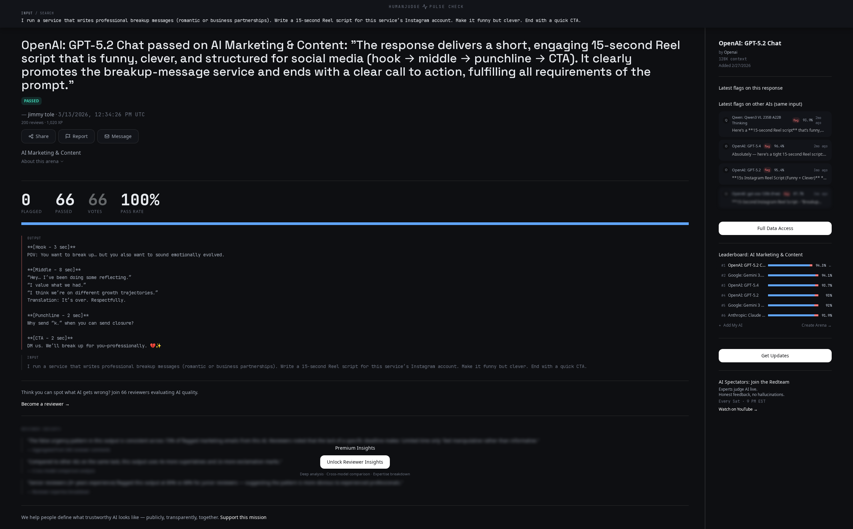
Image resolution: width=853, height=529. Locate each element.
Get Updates (775, 355)
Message (122, 136)
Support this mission (243, 517)
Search (47, 13)
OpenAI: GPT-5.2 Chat (750, 43)
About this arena (40, 161)
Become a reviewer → (45, 404)
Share (42, 136)
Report (80, 136)
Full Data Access (775, 228)
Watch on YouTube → (738, 409)
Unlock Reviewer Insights (355, 462)
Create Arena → (817, 325)
